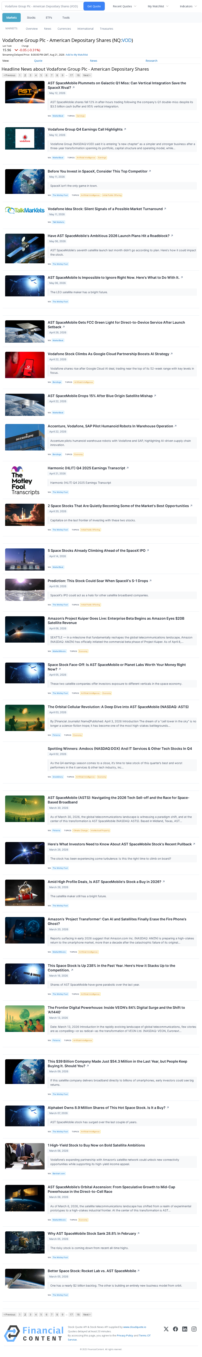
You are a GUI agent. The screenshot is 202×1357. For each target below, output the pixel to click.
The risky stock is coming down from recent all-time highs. (89, 1248)
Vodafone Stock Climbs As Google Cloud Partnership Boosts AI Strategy (110, 354)
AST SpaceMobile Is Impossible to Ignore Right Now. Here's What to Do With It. (115, 277)
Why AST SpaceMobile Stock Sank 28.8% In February (94, 1233)
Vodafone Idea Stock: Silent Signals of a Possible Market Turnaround (107, 209)
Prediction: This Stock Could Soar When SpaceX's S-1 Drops (100, 581)
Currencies (64, 28)
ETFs (49, 17)
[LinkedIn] (185, 1333)
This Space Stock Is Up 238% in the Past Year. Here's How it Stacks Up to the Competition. (111, 967)
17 (71, 75)
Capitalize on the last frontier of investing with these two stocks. (93, 520)
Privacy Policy (125, 1335)
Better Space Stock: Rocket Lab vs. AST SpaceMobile (94, 1271)
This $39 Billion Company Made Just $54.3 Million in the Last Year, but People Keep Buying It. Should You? (117, 1063)
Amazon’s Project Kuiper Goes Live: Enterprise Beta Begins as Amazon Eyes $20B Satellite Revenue (116, 620)
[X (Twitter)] (166, 1333)
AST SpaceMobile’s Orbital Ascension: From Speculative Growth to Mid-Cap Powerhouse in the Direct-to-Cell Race (111, 1189)
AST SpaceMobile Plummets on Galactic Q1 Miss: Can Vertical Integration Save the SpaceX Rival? (117, 85)
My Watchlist (156, 6)
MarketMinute (59, 651)
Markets (11, 17)
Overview (32, 28)
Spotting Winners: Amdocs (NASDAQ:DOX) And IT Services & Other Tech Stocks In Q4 (120, 748)
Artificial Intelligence (86, 157)
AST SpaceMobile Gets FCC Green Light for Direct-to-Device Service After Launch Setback (116, 324)
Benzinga (57, 382)
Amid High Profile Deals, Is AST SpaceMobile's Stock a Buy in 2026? (106, 882)
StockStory (58, 777)
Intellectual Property (100, 830)
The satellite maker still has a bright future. (78, 896)
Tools (66, 17)
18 (78, 75)
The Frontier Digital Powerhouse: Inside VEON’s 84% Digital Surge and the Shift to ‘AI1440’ (116, 1009)
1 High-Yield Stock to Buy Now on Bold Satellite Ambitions (96, 1145)
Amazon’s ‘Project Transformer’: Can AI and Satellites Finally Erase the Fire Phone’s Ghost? (117, 921)
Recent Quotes (122, 6)
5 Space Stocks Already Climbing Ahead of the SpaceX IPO (98, 550)
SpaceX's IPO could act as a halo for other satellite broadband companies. (100, 595)
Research (151, 61)
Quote (38, 61)
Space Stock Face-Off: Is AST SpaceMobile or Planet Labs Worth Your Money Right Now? (117, 667)
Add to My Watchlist (77, 54)
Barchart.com (59, 1173)
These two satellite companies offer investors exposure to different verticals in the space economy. (116, 683)
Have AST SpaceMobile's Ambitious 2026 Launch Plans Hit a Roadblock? (110, 236)
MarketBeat (58, 116)
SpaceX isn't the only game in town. (74, 185)
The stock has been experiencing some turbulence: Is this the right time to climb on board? (111, 858)
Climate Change (80, 830)
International (85, 28)
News (47, 28)
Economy (78, 454)
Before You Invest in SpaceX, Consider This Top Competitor (99, 171)
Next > (87, 75)
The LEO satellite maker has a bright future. (79, 292)
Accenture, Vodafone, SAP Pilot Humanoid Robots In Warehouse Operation (112, 426)
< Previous (9, 75)
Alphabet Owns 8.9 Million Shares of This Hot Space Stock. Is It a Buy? (108, 1108)
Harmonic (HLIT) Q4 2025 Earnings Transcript (88, 468)
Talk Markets (58, 222)
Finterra (56, 735)
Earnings (81, 116)
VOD (127, 40)
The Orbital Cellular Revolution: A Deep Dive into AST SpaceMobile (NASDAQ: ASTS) (118, 707)
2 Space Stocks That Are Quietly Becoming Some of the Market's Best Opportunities (120, 506)
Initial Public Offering (112, 195)
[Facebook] (175, 1333)
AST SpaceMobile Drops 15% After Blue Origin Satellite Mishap (102, 396)
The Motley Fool (60, 195)
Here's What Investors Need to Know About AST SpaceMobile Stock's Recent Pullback (121, 844)
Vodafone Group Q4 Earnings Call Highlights (87, 129)
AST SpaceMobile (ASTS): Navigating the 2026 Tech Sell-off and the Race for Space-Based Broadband (118, 800)
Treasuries (106, 28)
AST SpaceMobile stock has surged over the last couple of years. (94, 1122)
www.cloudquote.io (134, 1327)
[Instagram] (194, 1333)
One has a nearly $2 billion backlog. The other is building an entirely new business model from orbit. (116, 1285)
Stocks (31, 17)
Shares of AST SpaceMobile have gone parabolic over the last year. (95, 984)
